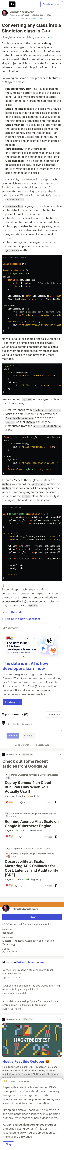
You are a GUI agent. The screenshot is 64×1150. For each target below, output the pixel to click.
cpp (50, 37)
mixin (21, 37)
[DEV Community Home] (12, 4)
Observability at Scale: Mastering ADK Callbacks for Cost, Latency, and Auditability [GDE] (31, 868)
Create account (51, 4)
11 (25, 886)
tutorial (19, 879)
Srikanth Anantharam (22, 11)
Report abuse (42, 745)
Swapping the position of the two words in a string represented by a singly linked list (31, 989)
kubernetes (36, 830)
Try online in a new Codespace (21, 618)
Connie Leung (18, 853)
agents (9, 830)
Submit (13, 735)
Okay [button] (8, 1144)
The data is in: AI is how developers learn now (25, 666)
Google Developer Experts (45, 774)
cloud (31, 796)
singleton (9, 37)
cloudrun (21, 796)
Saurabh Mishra (19, 813)
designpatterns (36, 37)
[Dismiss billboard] (59, 1081)
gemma (9, 796)
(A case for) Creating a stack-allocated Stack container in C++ (28, 973)
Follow (32, 916)
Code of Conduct (23, 745)
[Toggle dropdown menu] (59, 627)
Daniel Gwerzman (20, 774)
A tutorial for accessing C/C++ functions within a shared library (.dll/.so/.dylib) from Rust (30, 1005)
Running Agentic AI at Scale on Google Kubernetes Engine (32, 823)
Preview (28, 735)
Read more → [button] (12, 702)
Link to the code (12, 612)
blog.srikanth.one (35, 18)
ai (38, 796)
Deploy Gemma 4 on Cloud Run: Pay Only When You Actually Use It (28, 787)
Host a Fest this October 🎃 (26, 1061)
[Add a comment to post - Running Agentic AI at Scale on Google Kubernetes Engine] (21, 836)
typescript (36, 879)
